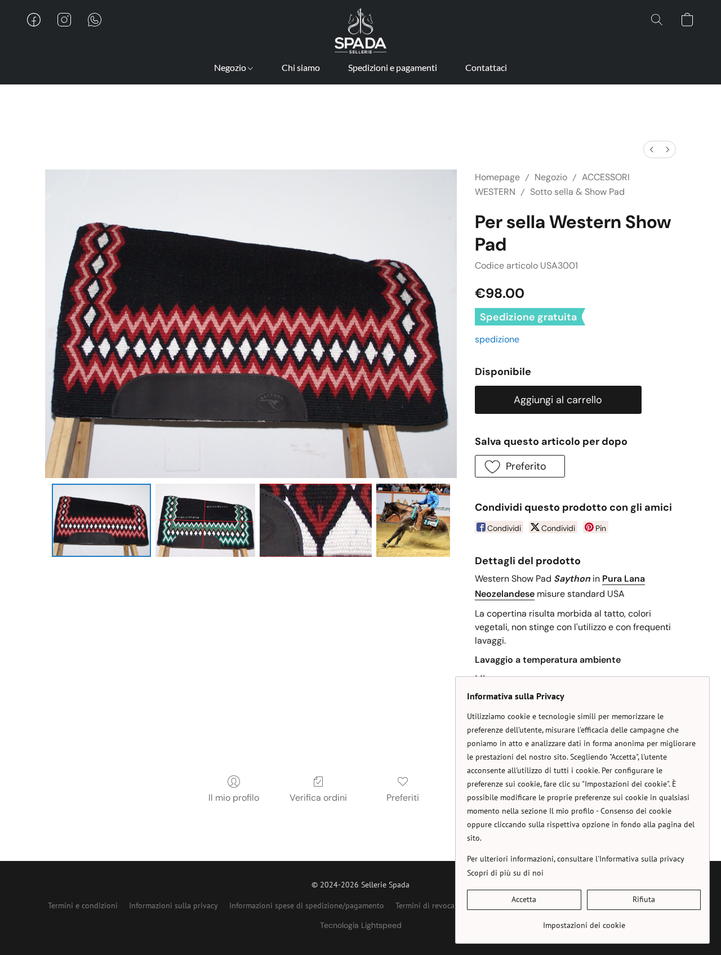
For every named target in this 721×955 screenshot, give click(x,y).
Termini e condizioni (83, 905)
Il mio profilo (233, 798)
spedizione (497, 339)
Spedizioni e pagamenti (392, 67)
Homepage (497, 177)
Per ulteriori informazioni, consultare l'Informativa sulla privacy (575, 859)
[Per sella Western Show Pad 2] (316, 520)
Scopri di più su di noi (505, 873)
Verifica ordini (318, 798)
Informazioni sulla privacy (173, 905)
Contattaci (486, 67)
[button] (360, 30)
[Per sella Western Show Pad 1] (205, 520)
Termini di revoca (425, 905)
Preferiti (402, 798)
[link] (584, 921)
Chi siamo (301, 67)
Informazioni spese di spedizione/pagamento (306, 905)
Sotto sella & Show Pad (577, 192)
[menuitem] (652, 149)
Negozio (231, 67)
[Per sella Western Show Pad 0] (102, 520)
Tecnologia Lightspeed (361, 925)
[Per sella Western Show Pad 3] (412, 520)
